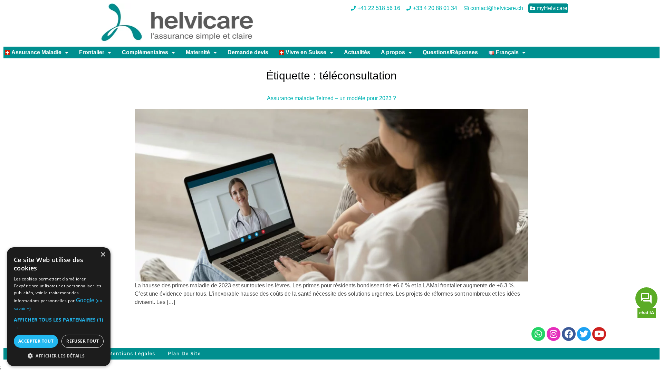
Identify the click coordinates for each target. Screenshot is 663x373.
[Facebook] (569, 334)
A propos (393, 52)
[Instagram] (553, 334)
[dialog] (58, 306)
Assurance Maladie (35, 52)
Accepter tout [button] (36, 341)
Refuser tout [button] (82, 341)
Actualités (357, 52)
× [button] (102, 254)
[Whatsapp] (538, 334)
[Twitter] (584, 334)
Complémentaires (145, 52)
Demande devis (248, 52)
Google (85, 300)
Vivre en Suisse (305, 52)
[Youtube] (599, 334)
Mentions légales (131, 353)
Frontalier (91, 52)
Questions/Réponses (450, 52)
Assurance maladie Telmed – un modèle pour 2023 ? (331, 98)
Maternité (198, 52)
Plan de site (184, 353)
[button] (59, 323)
